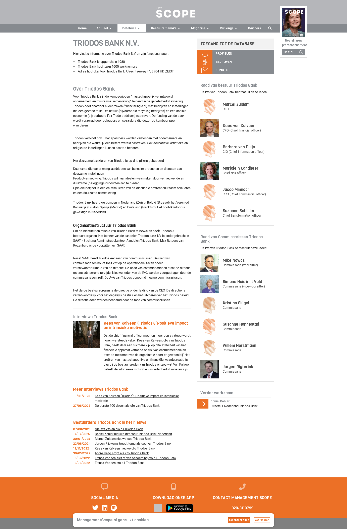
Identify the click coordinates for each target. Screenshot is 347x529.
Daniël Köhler (220, 401)
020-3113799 (242, 508)
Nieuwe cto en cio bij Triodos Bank (119, 429)
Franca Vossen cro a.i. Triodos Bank (119, 463)
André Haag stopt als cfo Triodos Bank (122, 453)
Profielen (224, 53)
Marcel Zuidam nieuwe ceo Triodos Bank (123, 439)
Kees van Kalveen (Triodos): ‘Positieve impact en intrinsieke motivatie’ (146, 325)
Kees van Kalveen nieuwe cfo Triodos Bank (125, 448)
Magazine (198, 28)
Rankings (227, 28)
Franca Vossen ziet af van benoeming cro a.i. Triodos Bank (135, 458)
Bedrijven (224, 62)
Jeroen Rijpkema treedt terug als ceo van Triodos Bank (133, 443)
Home (82, 28)
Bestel (288, 52)
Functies (223, 70)
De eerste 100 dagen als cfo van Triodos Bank (127, 406)
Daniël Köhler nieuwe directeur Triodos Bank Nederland (133, 434)
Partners (254, 28)
